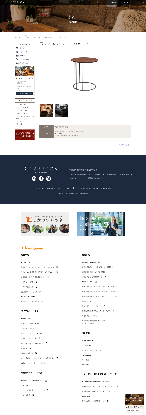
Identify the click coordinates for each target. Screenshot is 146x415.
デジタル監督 (25, 395)
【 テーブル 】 (25, 36)
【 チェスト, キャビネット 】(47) (25, 117)
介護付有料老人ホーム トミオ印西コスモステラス (98, 286)
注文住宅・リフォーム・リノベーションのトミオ (37, 267)
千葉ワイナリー (26, 328)
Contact (138, 2)
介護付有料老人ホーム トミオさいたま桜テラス (98, 296)
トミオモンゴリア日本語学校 (91, 350)
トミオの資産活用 (27, 287)
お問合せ (69, 188)
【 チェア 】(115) (21, 110)
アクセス (61, 188)
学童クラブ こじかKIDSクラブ (92, 277)
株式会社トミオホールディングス (32, 380)
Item (114, 2)
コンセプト (39, 188)
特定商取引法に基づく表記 (102, 188)
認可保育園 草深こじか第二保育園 (93, 272)
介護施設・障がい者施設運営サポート (34, 277)
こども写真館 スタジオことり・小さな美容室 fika (37, 358)
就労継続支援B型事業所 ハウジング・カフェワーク (99, 391)
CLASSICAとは (50, 188)
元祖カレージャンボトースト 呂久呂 (33, 363)
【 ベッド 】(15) (21, 121)
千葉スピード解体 (27, 282)
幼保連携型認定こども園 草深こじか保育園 (96, 267)
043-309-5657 (134, 406)
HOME (17, 37)
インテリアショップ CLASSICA (31, 333)
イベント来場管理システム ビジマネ (33, 390)
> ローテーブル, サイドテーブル (30, 37)
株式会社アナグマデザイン (30, 301)
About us (101, 2)
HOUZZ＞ (100, 178)
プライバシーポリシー (82, 188)
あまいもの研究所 (27, 353)
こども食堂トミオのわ (89, 316)
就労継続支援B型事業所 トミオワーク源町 (96, 311)
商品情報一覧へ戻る (125, 145)
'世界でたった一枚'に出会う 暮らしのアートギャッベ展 (25, 134)
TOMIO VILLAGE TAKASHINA (31, 323)
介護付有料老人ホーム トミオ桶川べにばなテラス (98, 291)
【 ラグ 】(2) (20, 124)
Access (125, 2)
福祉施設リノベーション (29, 292)
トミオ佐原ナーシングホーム (91, 306)
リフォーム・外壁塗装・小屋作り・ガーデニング (37, 272)
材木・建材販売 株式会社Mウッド (94, 401)
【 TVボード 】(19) (22, 113)
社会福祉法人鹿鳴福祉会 (89, 262)
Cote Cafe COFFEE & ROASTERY (32, 343)
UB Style (85, 345)
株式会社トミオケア (88, 282)
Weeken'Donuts (26, 348)
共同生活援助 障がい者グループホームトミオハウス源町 (95, 322)
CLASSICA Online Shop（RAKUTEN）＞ (119, 174)
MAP (19, 90)
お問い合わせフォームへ (134, 410)
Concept (85, 2)
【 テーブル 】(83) (22, 107)
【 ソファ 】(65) (21, 104)
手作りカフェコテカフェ (29, 338)
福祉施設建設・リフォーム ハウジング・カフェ (98, 386)
